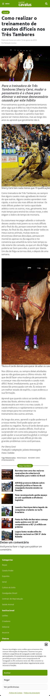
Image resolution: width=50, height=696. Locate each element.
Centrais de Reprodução (12, 599)
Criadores (6, 621)
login (22, 546)
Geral (4, 582)
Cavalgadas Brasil (9, 593)
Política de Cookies (15, 693)
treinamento (8, 460)
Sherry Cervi (34, 458)
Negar (7, 680)
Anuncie (5, 632)
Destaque (22, 458)
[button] (46, 644)
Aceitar (7, 672)
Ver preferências (11, 687)
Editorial (5, 627)
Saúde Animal (8, 604)
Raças (4, 565)
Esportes (5, 576)
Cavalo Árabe (7, 570)
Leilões (5, 615)
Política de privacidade (32, 693)
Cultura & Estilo (8, 587)
